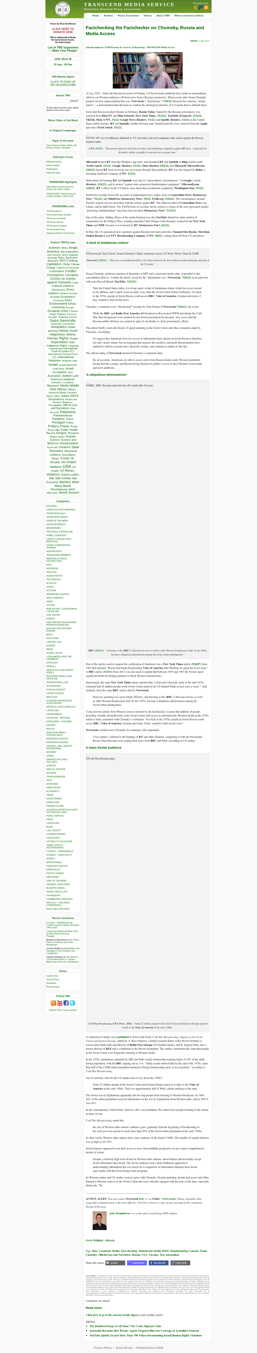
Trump (64, 458)
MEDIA (49, 649)
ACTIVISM (51, 590)
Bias (94, 1251)
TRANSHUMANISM (55, 776)
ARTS (49, 780)
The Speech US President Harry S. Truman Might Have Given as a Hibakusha (62, 959)
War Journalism (169, 1255)
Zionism (73, 492)
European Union (58, 311)
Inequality (73, 345)
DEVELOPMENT (54, 798)
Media (64, 385)
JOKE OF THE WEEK (56, 880)
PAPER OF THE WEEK (57, 521)
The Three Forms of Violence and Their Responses (62, 942)
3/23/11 (99, 650)
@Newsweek (169, 1199)
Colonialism (56, 271)
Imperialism (59, 342)
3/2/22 (185, 120)
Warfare (65, 482)
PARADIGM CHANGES (57, 742)
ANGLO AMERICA (55, 598)
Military (62, 389)
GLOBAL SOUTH (54, 653)
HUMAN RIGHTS (54, 576)
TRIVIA (49, 819)
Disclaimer (51, 983)
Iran (75, 360)
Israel (53, 364)
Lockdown (68, 382)
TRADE (49, 795)
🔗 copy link (179, 1262)
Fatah (52, 314)
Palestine (68, 412)
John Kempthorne (120, 1213)
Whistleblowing (59, 489)
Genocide (68, 320)
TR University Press (55, 229)
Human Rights (58, 338)
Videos (148, 15)
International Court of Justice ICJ (64, 350)
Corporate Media (109, 1251)
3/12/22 (161, 116)
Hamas (64, 330)
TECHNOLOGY (53, 579)
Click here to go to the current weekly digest (112, 1315)
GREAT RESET (53, 787)
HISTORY (51, 725)
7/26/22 (167, 101)
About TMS (163, 15)
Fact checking (129, 1251)
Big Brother (72, 257)
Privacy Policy (53, 987)
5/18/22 (169, 199)
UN (63, 462)
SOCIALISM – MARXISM (58, 718)
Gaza (54, 320)
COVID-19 (57, 278)
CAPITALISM (52, 710)
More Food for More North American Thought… (62, 933)
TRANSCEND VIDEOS (57, 517)
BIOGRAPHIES (53, 528)
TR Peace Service (54, 222)
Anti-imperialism (69, 251)
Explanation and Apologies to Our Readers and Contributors (62, 951)
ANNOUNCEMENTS (56, 524)
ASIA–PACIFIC (53, 615)
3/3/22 (199, 188)
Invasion (67, 360)
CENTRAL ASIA (53, 642)
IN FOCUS (51, 583)
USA (67, 466)
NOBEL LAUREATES (56, 535)
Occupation (55, 405)
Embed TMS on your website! (63, 1010)
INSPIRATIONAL (54, 862)
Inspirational (55, 348)
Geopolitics (59, 327)
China (66, 264)
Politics (53, 426)
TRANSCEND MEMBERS (58, 555)
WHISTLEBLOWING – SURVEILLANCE (56, 733)
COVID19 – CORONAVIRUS (59, 851)
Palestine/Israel (62, 415)
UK (72, 458)
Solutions (64, 447)
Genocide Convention (63, 324)
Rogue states (57, 436)
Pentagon (58, 422)
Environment (58, 303)
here (141, 1199)
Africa (64, 247)
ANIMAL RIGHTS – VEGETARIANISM (55, 846)
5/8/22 (158, 236)
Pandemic (58, 419)
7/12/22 (98, 199)
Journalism (54, 375)
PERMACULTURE (55, 806)
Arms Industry (70, 254)
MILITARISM (52, 568)
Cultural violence (63, 286)
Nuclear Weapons (63, 402)
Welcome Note (53, 173)
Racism (50, 433)
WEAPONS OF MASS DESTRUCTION (56, 559)
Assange (52, 257)
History (71, 334)
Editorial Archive (54, 162)
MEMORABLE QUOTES (57, 594)
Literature (56, 382)
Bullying (73, 260)
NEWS (49, 601)
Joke (70, 372)
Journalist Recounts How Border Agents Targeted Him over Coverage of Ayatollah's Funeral (144, 1331)
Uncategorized (53, 895)
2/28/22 (90, 170)
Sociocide (52, 447)
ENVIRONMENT (54, 714)
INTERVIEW (52, 784)
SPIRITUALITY (53, 869)
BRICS (64, 260)
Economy (58, 300)
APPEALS (51, 666)
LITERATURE (52, 823)
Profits (73, 426)
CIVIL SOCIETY (53, 830)
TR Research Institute (56, 226)
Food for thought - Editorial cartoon (62, 315)
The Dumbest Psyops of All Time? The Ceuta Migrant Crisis (125, 1326)
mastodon (138, 1262)
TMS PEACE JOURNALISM (59, 532)
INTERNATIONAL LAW (57, 682)
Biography (53, 260)
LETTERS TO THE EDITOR (59, 841)
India (71, 342)
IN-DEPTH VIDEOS (55, 888)
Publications (52, 169)
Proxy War (54, 429)
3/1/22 (115, 120)
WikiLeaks (52, 493)
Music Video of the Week (58, 909)
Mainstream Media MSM (153, 1251)
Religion (61, 433)
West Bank (63, 486)
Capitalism (54, 264)
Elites (68, 300)
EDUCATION (52, 638)
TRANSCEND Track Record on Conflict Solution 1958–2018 (61, 195)
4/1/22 (164, 225)
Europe (70, 307)
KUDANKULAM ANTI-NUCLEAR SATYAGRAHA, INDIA (61, 810)
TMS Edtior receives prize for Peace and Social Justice (60, 188)
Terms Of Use (52, 979)
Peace (69, 418)
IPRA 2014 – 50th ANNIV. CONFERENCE (58, 904)
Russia (70, 436)
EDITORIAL (51, 506)
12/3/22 (197, 116)
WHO (72, 489)
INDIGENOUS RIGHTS (57, 738)
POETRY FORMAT (55, 873)
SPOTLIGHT (52, 663)
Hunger (74, 338)
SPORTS (50, 858)
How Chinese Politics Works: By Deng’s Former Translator (61, 146)
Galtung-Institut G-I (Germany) (60, 233)
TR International (54, 211)
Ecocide (55, 296)
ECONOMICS (52, 791)
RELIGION (51, 773)
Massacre (53, 385)
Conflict (70, 271)
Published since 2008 (149, 1347)
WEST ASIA (51, 697)
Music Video (53, 396)
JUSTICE (50, 605)
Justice (67, 375)
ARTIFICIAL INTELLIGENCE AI (61, 707)
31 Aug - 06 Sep (63, 64)
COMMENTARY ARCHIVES (59, 899)
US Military (67, 470)
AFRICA (50, 587)
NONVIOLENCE (54, 551)
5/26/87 (196, 664)
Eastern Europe (68, 293)
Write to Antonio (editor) (188, 15)
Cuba (75, 282)
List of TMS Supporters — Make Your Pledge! (63, 49)
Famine (73, 311)
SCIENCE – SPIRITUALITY (59, 855)
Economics (68, 296)
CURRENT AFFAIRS (56, 834)
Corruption (71, 275)
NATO (74, 396)
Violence (53, 474)
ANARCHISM (52, 802)
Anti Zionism (54, 255)
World (63, 492)
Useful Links (52, 976)
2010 (128, 1023)
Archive (108, 15)
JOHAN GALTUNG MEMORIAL (61, 509)
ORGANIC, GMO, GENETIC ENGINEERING (59, 747)
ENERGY (50, 618)
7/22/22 (131, 281)
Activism (54, 247)
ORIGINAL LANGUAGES (58, 884)
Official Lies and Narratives (64, 407)
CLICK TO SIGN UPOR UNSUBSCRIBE (63, 83)
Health (74, 330)
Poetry (70, 422)
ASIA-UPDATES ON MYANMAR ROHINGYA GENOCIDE (61, 623)
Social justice (69, 443)
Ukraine (55, 462)
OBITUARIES (52, 877)
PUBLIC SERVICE (55, 816)
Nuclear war (71, 399)
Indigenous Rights (57, 345)
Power (64, 426)
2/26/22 (164, 166)
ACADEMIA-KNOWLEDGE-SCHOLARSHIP (59, 702)
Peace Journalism (128, 15)
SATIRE (50, 756)
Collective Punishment (67, 267)
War (51, 478)
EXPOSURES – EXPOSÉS (59, 721)
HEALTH (50, 729)
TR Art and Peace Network (58, 215)
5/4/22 (147, 199)
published (123, 1037)
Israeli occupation (63, 370)
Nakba (65, 395)
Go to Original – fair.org (100, 1240)
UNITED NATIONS (55, 693)
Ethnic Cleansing (64, 305)
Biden (61, 257)
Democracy (58, 289)
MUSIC (49, 827)
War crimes (63, 478)
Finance (61, 314)
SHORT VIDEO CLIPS (56, 892)
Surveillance (69, 454)
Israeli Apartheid (68, 364)
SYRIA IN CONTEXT (56, 689)
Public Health (69, 429)
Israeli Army (58, 368)
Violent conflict (70, 474)
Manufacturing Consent (184, 1251)
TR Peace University (56, 218)
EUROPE (50, 645)
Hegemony (57, 334)
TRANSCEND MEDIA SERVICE (129, 4)
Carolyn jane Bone (55, 931)
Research (73, 433)
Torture (55, 458)
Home (95, 15)
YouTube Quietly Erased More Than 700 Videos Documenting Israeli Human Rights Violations (146, 1335)
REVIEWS (51, 752)
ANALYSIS (51, 572)
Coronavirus (55, 275)
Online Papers (53, 165)
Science (55, 439)
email (114, 1262)
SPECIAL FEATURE (55, 769)
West (75, 482)
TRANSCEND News (56, 513)
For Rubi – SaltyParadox (58, 922)
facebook (159, 1262)
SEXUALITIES (53, 838)
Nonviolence (56, 399)
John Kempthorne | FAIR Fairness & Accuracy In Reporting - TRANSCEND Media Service (130, 47)
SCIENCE (51, 765)
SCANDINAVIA (53, 686)
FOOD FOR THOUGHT (57, 866)
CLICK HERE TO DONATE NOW (63, 30)
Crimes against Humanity (61, 280)
